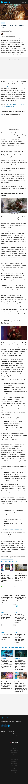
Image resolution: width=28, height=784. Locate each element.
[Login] (25, 2)
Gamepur (14, 748)
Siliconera (14, 754)
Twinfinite (14, 746)
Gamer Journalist (14, 759)
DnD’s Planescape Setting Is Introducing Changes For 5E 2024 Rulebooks (20, 637)
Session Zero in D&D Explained (14, 529)
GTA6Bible (14, 772)
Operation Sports (14, 763)
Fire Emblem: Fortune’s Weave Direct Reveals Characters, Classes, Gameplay (6, 685)
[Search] (20, 2)
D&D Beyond (6, 86)
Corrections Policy (13, 734)
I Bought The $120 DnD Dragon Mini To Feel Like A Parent (20, 597)
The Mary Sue (14, 765)
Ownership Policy (12, 733)
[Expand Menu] (23, 2)
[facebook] (8, 725)
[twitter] (5, 725)
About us (3, 731)
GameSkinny (14, 761)
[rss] (2, 725)
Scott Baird (17, 600)
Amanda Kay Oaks (18, 580)
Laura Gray (3, 583)
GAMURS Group (24, 775)
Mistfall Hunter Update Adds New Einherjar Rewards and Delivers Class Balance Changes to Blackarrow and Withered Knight (20, 664)
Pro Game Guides (14, 745)
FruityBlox (14, 768)
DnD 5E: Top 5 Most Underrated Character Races (6, 636)
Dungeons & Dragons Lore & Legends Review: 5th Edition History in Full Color (20, 617)
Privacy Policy (4, 733)
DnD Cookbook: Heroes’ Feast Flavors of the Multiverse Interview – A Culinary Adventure (7, 578)
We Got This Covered (14, 756)
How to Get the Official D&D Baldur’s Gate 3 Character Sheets (21, 576)
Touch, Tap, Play (14, 767)
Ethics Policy (12, 731)
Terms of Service (4, 734)
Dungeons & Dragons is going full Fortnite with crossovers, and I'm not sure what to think (7, 664)
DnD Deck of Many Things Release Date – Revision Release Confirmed (7, 598)
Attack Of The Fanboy (14, 750)
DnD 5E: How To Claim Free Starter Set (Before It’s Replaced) (6, 616)
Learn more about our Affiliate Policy (7, 558)
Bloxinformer (14, 770)
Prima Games (14, 752)
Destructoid (14, 757)
